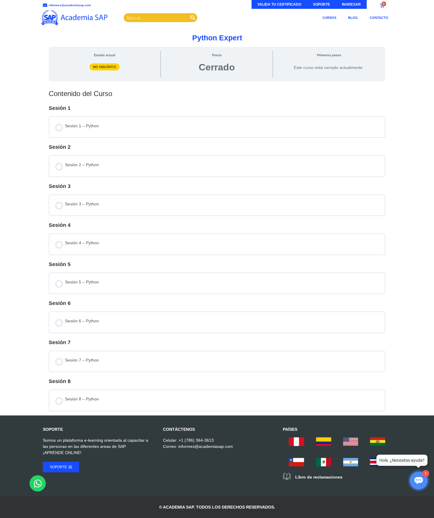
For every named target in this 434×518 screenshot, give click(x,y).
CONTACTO (379, 17)
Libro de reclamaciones (318, 477)
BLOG (353, 17)
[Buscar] (192, 17)
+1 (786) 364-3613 (196, 440)
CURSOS (329, 17)
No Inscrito (104, 67)
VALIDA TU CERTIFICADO (279, 4)
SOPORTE (321, 4)
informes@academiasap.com (205, 446)
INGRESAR (351, 4)
